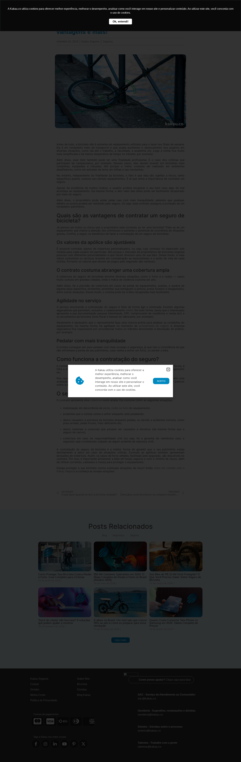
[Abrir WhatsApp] (233, 754)
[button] (168, 369)
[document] (120, 381)
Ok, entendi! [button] (121, 21)
